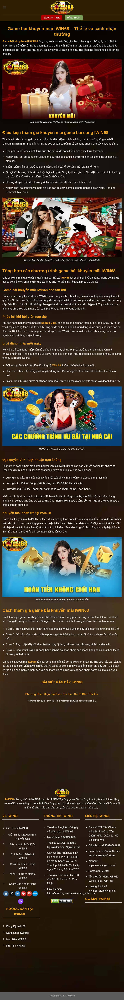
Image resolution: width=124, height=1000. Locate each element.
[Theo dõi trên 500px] (35, 893)
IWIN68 (65, 277)
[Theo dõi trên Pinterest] (23, 893)
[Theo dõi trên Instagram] (6, 893)
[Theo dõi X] (12, 893)
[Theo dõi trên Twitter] (17, 893)
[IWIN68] (62, 7)
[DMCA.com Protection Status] (62, 900)
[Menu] (4, 7)
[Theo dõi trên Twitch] (20, 901)
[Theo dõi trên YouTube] (29, 893)
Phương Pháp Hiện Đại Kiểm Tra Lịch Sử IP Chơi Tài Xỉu (62, 694)
